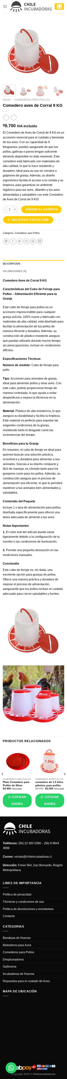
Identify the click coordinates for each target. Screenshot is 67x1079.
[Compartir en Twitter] (20, 241)
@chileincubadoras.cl (37, 856)
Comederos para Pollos (32, 99)
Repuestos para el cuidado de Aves (26, 981)
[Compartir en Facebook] (13, 241)
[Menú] (5, 6)
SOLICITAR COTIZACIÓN (30, 219)
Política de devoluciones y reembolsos (28, 909)
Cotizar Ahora (18, 800)
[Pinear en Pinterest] (33, 241)
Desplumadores (13, 959)
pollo (6, 369)
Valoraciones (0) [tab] (14, 271)
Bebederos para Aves (17, 945)
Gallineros (9, 966)
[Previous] (8, 51)
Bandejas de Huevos (17, 937)
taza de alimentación (31, 507)
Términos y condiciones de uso (23, 901)
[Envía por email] (26, 241)
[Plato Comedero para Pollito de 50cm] (17, 761)
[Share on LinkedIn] (40, 241)
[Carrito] (59, 6)
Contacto (9, 916)
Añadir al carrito (41, 209)
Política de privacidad (17, 894)
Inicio (7, 99)
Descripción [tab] (11, 263)
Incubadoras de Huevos (18, 973)
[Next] (58, 51)
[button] (29, 220)
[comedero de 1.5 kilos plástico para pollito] (49, 761)
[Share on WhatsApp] (6, 241)
